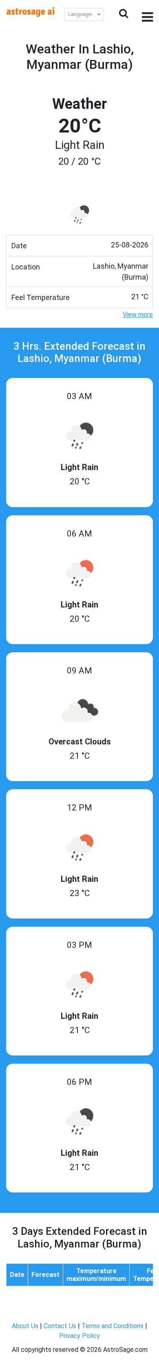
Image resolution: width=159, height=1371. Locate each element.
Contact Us (60, 1326)
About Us (25, 1326)
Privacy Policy (79, 1336)
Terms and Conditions (113, 1326)
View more (138, 314)
